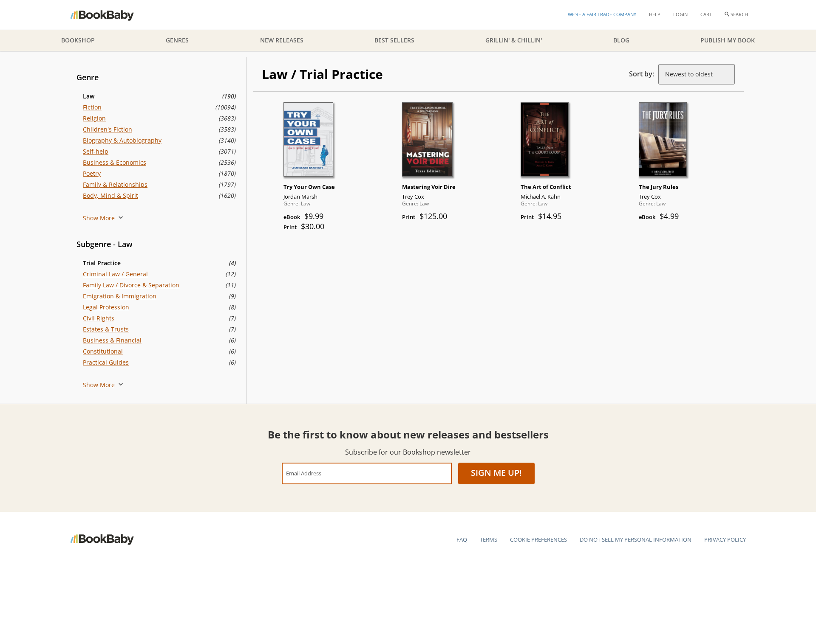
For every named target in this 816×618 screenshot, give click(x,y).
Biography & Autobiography (122, 140)
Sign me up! (496, 472)
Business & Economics (114, 162)
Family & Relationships (115, 184)
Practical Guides (106, 362)
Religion (94, 118)
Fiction (92, 107)
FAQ (461, 539)
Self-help (95, 151)
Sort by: (641, 74)
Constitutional (103, 351)
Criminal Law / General (115, 274)
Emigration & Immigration (119, 296)
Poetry (92, 173)
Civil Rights (98, 318)
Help (654, 14)
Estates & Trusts (106, 329)
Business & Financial (112, 340)
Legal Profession (106, 307)
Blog (621, 40)
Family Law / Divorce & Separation (131, 285)
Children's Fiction (107, 129)
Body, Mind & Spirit (110, 195)
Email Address (303, 473)
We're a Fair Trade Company (602, 14)
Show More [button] (99, 218)
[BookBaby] (109, 15)
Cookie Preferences (538, 539)
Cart (706, 14)
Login (680, 14)
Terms (488, 539)
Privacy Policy (725, 539)
